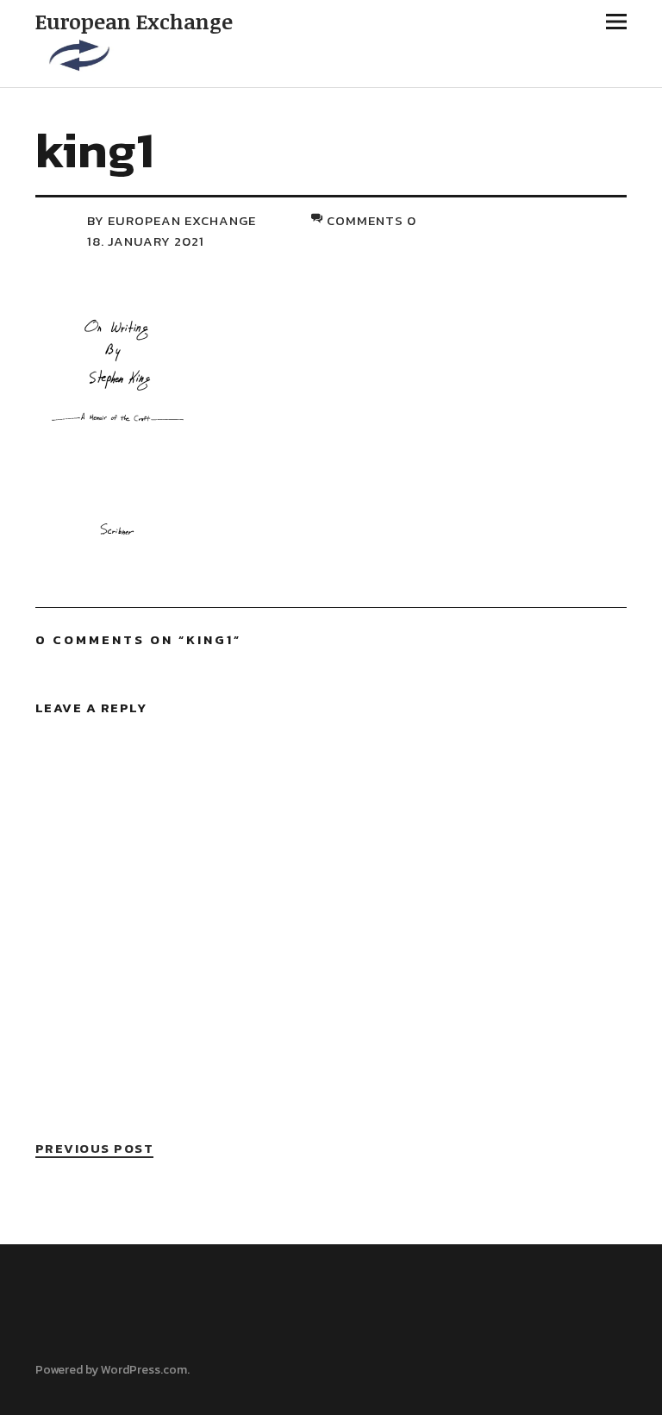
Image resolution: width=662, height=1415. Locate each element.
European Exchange (134, 21)
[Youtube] (107, 1343)
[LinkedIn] (78, 1343)
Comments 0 (371, 220)
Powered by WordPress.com (111, 1370)
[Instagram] (136, 1343)
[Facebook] (48, 1343)
